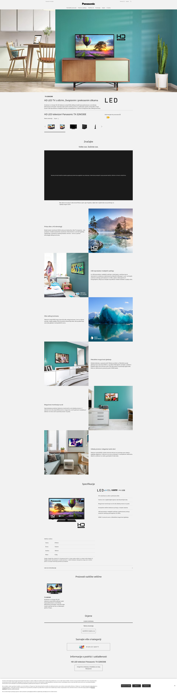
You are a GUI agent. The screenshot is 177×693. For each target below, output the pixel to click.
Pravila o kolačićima (121, 175)
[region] (88, 686)
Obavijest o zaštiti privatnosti (13, 688)
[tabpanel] (88, 629)
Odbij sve (136, 685)
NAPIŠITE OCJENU (87, 631)
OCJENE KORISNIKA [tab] (89, 621)
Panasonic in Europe (49, 1)
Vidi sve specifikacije (50, 568)
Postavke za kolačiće (126, 685)
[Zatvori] (174, 685)
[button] (51, 126)
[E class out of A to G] (108, 117)
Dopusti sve (146, 685)
